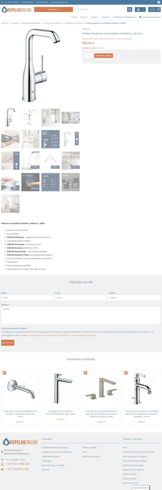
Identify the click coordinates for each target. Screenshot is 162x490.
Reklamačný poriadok (133, 465)
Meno (4, 293)
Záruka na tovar (130, 483)
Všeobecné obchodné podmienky (138, 452)
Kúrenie (45, 469)
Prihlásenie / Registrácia (124, 17)
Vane (84, 452)
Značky (94, 17)
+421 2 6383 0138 (26, 2)
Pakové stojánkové (90, 39)
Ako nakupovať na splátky (135, 456)
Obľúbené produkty (151, 17)
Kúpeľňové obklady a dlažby (55, 447)
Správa (4, 305)
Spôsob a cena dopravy (133, 469)
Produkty (52, 9)
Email (57, 293)
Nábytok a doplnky (91, 456)
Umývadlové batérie (107, 39)
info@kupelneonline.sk (59, 2)
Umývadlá (46, 461)
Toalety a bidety (89, 447)
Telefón (111, 293)
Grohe (101, 48)
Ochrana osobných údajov (14, 328)
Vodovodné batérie (124, 39)
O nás (74, 17)
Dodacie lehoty (130, 474)
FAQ (82, 17)
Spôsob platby (129, 478)
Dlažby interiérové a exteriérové (57, 452)
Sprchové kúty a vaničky (53, 465)
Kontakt (105, 17)
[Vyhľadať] (129, 9)
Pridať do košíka (103, 55)
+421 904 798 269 (41, 2)
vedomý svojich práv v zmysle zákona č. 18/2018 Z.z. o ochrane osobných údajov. (59, 335)
